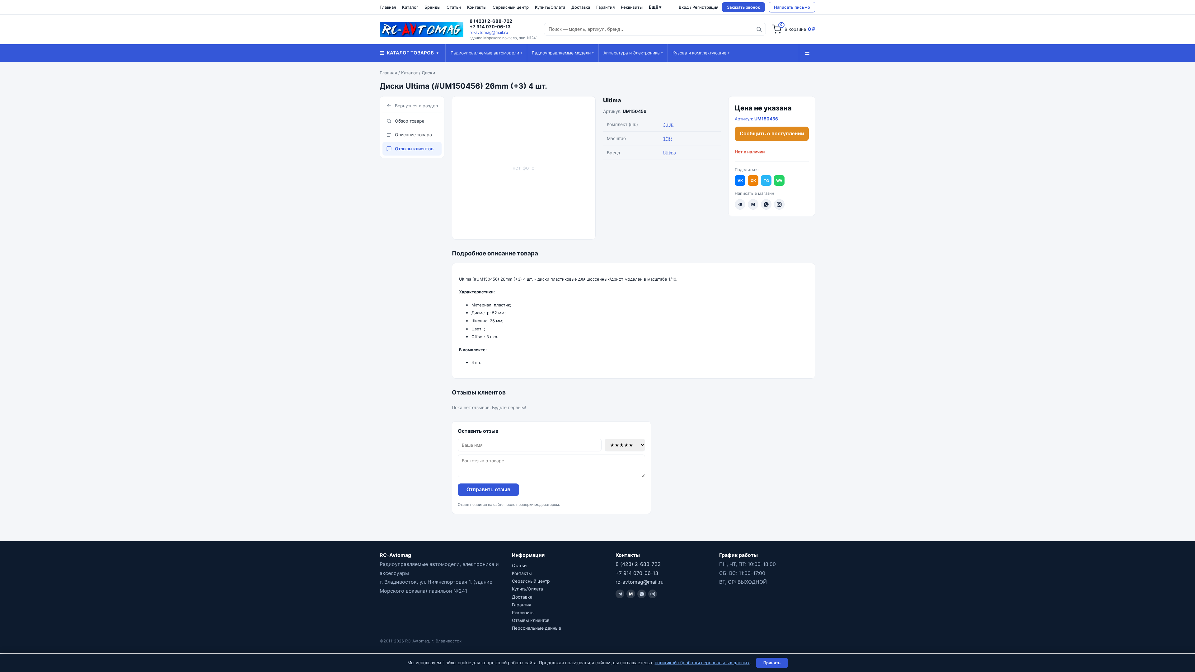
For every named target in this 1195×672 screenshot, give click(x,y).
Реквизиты (632, 7)
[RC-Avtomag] (421, 29)
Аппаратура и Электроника (633, 52)
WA (779, 180)
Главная (388, 7)
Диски (428, 72)
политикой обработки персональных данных (702, 662)
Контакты (476, 7)
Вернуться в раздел (416, 105)
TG (766, 180)
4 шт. (668, 124)
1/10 (667, 138)
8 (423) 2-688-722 (491, 21)
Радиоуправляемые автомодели (486, 52)
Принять (771, 662)
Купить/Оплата (550, 7)
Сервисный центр (511, 7)
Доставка (580, 7)
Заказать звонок (743, 7)
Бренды (432, 7)
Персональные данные (536, 628)
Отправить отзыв (488, 489)
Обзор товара (409, 121)
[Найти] (759, 29)
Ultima (612, 100)
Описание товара (413, 134)
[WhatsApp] (766, 204)
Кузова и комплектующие (700, 52)
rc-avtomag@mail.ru (489, 32)
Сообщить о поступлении (772, 133)
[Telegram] (740, 204)
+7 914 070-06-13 (490, 27)
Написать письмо (792, 7)
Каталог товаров (409, 53)
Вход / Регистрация (698, 7)
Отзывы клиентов (414, 148)
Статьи (454, 7)
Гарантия (605, 7)
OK (753, 180)
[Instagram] (779, 204)
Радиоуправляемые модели (563, 52)
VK (740, 180)
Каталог (410, 7)
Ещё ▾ (655, 7)
